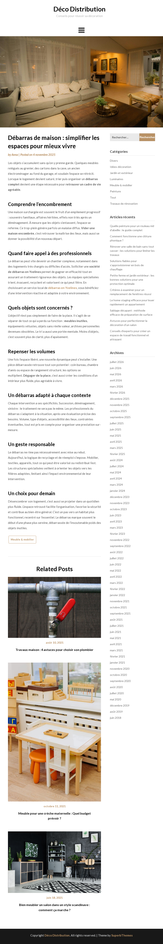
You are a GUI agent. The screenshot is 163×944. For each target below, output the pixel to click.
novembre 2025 (119, 404)
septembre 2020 (120, 681)
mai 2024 (115, 472)
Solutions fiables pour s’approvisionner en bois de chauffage (127, 265)
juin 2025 (115, 429)
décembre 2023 (119, 497)
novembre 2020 (119, 668)
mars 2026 (116, 386)
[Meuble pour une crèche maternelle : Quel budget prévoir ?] (54, 730)
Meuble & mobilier (22, 539)
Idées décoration (120, 166)
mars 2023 (116, 527)
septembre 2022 (120, 546)
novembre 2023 (119, 503)
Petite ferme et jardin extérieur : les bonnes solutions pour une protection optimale (132, 279)
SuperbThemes (122, 935)
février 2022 (117, 589)
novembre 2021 (119, 601)
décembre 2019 (119, 705)
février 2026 (117, 392)
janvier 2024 (117, 490)
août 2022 (116, 552)
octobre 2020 (118, 674)
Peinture (115, 191)
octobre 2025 (118, 411)
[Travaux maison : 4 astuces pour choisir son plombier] (54, 606)
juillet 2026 (117, 362)
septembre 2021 (120, 613)
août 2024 (116, 460)
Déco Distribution (79, 9)
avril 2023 (116, 521)
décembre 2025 (119, 398)
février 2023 (117, 533)
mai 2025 (115, 435)
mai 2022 (115, 570)
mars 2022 (116, 582)
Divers (114, 160)
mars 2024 (116, 484)
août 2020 (116, 687)
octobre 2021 (118, 607)
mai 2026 (115, 374)
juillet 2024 (117, 466)
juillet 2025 (117, 423)
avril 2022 (116, 576)
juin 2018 (115, 717)
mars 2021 (116, 650)
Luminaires (116, 179)
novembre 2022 (119, 539)
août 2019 (116, 711)
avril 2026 (116, 380)
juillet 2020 (117, 693)
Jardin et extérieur (121, 173)
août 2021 (116, 619)
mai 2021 (115, 638)
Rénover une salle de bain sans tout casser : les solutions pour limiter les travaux (132, 250)
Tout (113, 197)
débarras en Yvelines (62, 288)
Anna (15, 154)
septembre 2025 (120, 417)
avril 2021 (116, 644)
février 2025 (117, 454)
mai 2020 (115, 699)
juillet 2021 (117, 625)
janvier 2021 (117, 662)
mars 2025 (116, 447)
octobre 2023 (118, 509)
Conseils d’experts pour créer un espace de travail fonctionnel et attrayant (130, 335)
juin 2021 (115, 631)
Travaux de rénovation (124, 203)
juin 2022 (115, 564)
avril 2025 (116, 441)
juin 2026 (115, 368)
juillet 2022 (117, 558)
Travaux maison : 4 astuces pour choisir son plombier (54, 649)
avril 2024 (116, 478)
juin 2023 (115, 515)
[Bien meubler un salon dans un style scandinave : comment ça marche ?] (54, 860)
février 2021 (117, 656)
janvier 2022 (117, 595)
